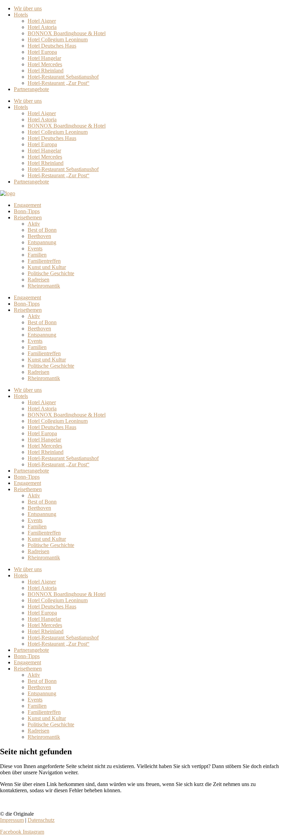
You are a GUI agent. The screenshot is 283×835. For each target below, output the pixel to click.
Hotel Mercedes (45, 64)
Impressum (12, 820)
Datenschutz (41, 820)
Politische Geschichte (51, 273)
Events (35, 248)
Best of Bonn (42, 230)
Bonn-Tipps (27, 211)
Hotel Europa (42, 52)
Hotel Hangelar (44, 58)
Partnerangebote (31, 89)
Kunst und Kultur (47, 267)
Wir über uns (28, 8)
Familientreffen (44, 261)
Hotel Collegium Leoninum (58, 39)
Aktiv (34, 224)
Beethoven (39, 236)
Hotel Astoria (42, 27)
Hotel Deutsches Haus (52, 46)
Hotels (21, 15)
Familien (37, 255)
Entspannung (42, 242)
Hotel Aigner (42, 21)
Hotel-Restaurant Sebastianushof (63, 77)
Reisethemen (28, 217)
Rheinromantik (44, 286)
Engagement (27, 205)
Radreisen (38, 279)
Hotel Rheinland (46, 70)
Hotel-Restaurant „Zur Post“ (58, 83)
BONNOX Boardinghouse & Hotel (67, 33)
